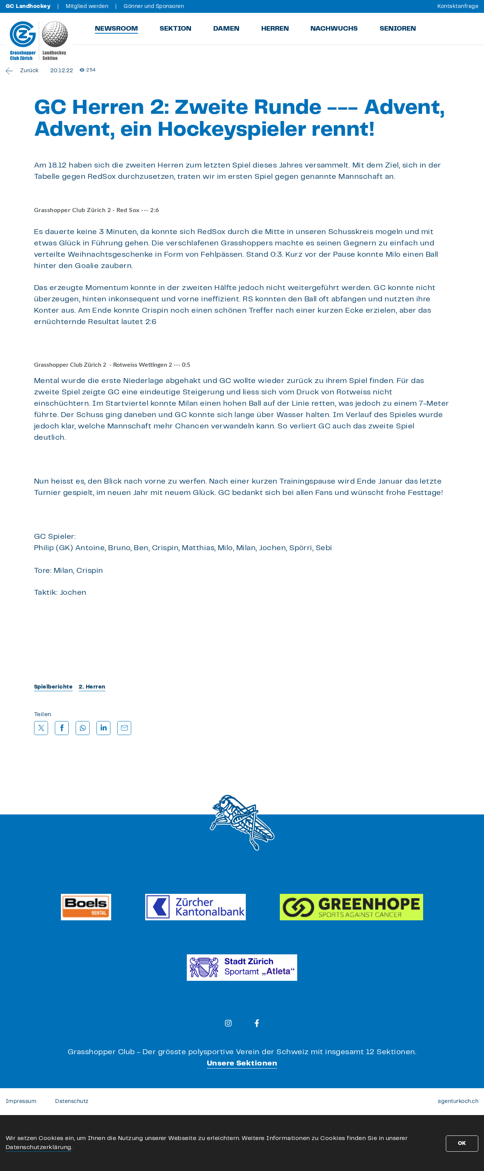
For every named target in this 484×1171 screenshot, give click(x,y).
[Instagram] (228, 1023)
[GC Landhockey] (39, 40)
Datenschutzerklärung (38, 1147)
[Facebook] (256, 1023)
